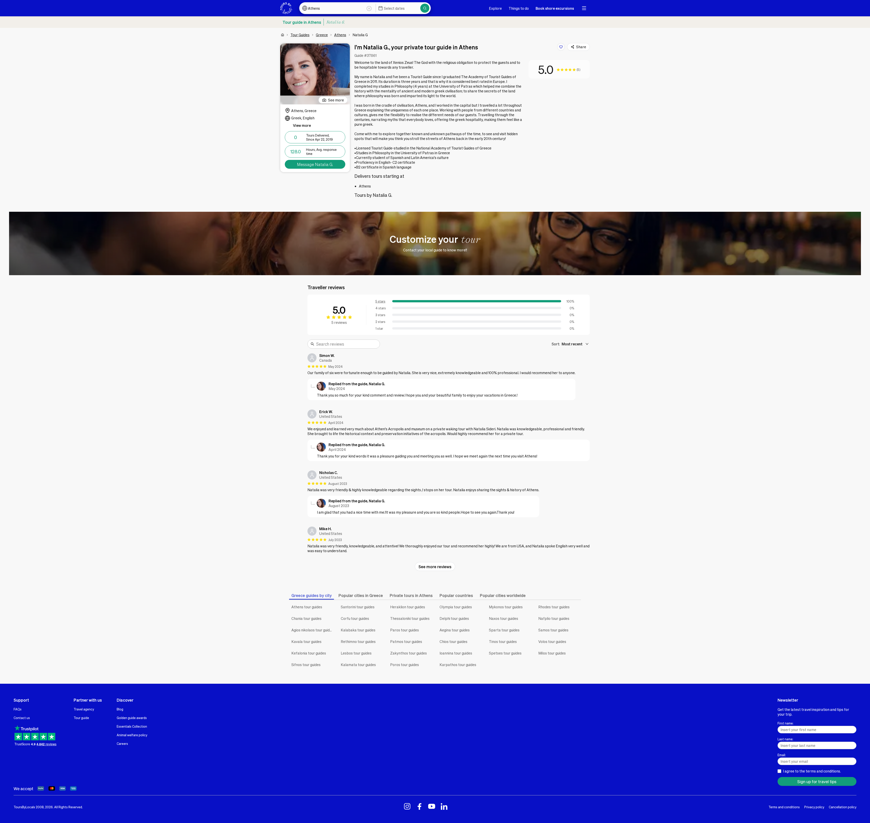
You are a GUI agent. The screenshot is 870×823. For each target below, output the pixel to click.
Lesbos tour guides (356, 653)
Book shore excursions (555, 8)
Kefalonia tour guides (308, 653)
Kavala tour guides (306, 641)
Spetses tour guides (505, 653)
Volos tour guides (552, 641)
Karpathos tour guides (458, 664)
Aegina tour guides (455, 630)
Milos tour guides (552, 653)
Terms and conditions (784, 807)
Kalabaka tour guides (358, 630)
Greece (322, 34)
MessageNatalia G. (315, 164)
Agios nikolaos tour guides (312, 630)
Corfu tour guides (355, 618)
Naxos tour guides (503, 618)
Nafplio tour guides (553, 618)
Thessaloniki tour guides (410, 618)
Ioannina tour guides (456, 653)
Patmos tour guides (406, 641)
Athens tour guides (306, 606)
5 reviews (339, 322)
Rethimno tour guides (358, 641)
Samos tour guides (553, 630)
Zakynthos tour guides (408, 653)
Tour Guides (299, 34)
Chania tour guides (306, 618)
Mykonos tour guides (506, 606)
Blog (120, 709)
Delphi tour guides (454, 618)
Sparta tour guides (504, 630)
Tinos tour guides (503, 641)
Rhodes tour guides (554, 606)
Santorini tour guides (358, 606)
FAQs (18, 709)
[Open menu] (584, 8)
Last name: (785, 739)
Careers (122, 743)
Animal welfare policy (132, 735)
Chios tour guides (453, 641)
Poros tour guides (404, 664)
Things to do (519, 8)
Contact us (22, 718)
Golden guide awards (132, 718)
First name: (785, 723)
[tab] (311, 595)
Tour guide (81, 718)
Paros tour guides (404, 630)
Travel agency (84, 709)
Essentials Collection (132, 726)
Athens (340, 34)
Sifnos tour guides (306, 664)
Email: (782, 755)
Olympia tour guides (456, 606)
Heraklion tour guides (407, 606)
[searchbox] (346, 344)
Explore (495, 8)
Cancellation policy (842, 807)
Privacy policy (814, 807)
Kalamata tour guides (358, 664)
